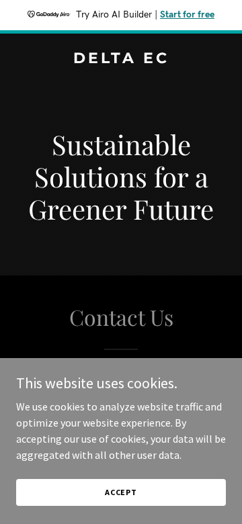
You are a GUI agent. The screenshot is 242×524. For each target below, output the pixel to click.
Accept (121, 492)
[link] (121, 59)
